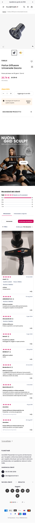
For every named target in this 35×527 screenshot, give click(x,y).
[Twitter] (12, 491)
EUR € (14, 502)
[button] (24, 7)
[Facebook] (7, 491)
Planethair (12, 518)
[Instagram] (22, 491)
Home (4, 12)
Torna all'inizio (6, 441)
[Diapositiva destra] (33, 2)
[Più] (11, 93)
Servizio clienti (7, 482)
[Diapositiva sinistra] (2, 2)
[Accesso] (28, 7)
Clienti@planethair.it (12, 476)
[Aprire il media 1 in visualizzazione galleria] (14, 52)
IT (22, 502)
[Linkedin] (28, 491)
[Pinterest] (17, 496)
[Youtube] (17, 491)
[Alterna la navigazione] (3, 7)
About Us (21, 482)
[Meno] (3, 93)
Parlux (4, 61)
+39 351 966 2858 (10, 472)
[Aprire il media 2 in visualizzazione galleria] (20, 52)
